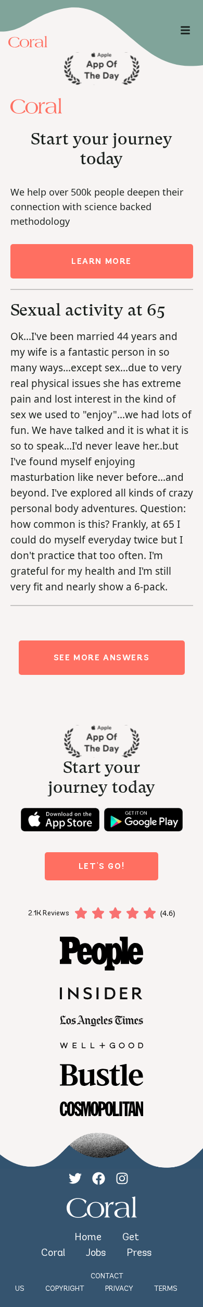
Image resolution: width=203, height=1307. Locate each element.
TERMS (165, 1288)
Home (88, 1236)
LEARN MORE (101, 261)
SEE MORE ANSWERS (102, 657)
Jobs (96, 1252)
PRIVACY (119, 1288)
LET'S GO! (101, 866)
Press (138, 1252)
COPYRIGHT (64, 1288)
